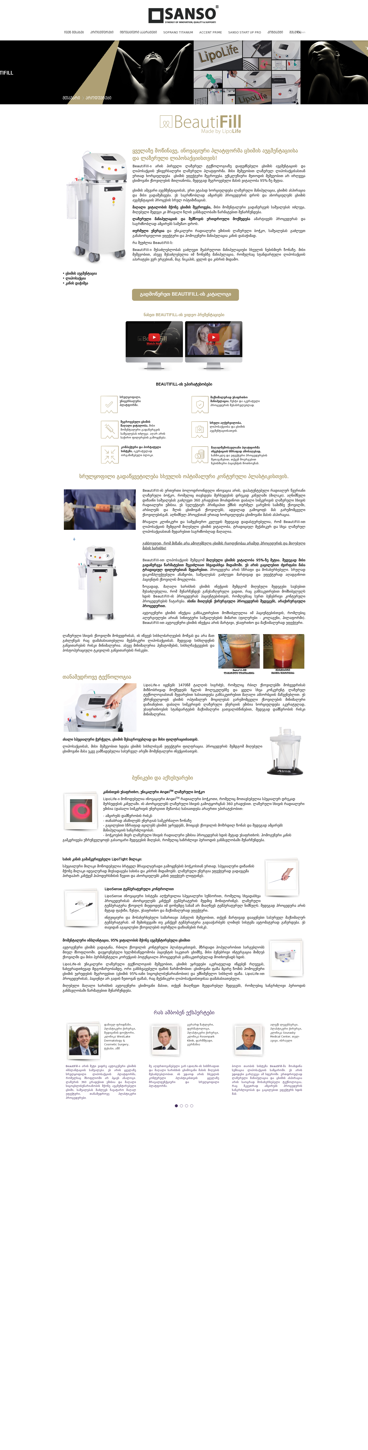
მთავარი (71, 98)
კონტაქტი (275, 32)
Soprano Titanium (178, 32)
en (303, 32)
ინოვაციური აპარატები (138, 32)
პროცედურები (102, 32)
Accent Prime (210, 32)
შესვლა (295, 32)
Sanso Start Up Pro (244, 32)
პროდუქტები (98, 98)
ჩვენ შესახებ (74, 32)
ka (298, 32)
